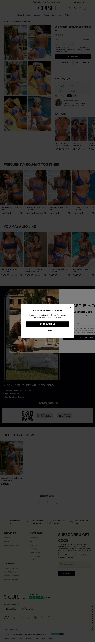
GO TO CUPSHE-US (47, 324)
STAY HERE (47, 330)
